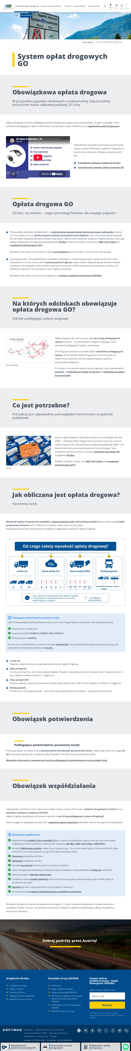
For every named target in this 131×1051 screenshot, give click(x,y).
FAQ (16, 15)
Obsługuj (17, 860)
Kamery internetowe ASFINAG (64, 992)
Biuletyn (107, 1005)
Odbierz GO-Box (17, 989)
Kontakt (53, 1036)
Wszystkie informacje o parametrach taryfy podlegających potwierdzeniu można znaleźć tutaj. (57, 760)
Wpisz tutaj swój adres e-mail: (102, 990)
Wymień (16, 887)
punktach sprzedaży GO (107, 451)
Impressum (29, 1029)
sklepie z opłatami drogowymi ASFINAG (80, 275)
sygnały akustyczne (40, 874)
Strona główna (87, 42)
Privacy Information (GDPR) (35, 1033)
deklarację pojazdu (31, 848)
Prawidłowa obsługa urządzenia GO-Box (99, 162)
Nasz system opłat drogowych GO (27, 6)
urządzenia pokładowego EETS (26, 245)
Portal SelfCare (26, 15)
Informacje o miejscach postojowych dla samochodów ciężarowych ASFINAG (67, 999)
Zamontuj (17, 856)
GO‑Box (70, 843)
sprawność (27, 865)
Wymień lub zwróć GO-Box (21, 999)
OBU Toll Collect (107, 241)
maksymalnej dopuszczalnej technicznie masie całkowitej (82, 232)
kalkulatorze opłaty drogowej (83, 371)
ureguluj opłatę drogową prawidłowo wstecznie (55, 891)
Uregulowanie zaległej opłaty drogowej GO (101, 167)
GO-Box (63, 241)
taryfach (59, 371)
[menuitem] (27, 6)
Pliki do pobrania (94, 6)
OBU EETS (99, 843)
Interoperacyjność (79, 6)
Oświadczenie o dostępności (36, 1036)
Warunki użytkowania (58, 1033)
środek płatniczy (39, 879)
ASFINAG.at (56, 985)
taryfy (49, 647)
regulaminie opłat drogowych (103, 126)
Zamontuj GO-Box (17, 992)
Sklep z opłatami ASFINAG (62, 989)
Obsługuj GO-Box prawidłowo (22, 996)
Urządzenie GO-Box (18, 985)
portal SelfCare (61, 251)
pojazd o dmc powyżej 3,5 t (42, 840)
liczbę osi (96, 869)
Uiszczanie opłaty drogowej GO (51, 6)
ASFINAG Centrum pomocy (63, 1011)
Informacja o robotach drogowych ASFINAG (66, 1006)
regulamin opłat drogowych (63, 822)
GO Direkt (67, 6)
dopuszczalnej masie (63, 521)
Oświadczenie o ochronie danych (50, 1029)
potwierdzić (62, 644)
